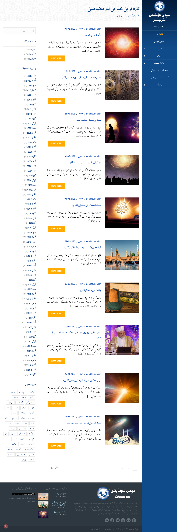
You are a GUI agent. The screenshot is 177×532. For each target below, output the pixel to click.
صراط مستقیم (31, 434)
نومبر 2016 (32, 365)
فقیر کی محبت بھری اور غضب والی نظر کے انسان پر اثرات (59, 503)
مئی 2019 (32, 222)
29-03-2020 (70, 416)
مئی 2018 (32, 279)
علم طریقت (22, 439)
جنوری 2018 (31, 298)
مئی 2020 (32, 175)
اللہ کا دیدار (31, 397)
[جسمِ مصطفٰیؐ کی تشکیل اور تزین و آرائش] (122, 84)
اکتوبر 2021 (32, 99)
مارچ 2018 (32, 289)
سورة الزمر (31, 428)
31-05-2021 (70, 156)
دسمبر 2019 (32, 199)
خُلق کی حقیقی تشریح (61, 494)
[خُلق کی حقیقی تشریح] (43, 496)
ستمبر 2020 (32, 156)
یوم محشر (24, 459)
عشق (6, 434)
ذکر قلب (25, 423)
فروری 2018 (31, 293)
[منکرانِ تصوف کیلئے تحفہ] (122, 127)
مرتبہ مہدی (10, 449)
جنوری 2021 (31, 137)
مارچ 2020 (31, 184)
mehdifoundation (93, 29)
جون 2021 (32, 113)
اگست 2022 (31, 80)
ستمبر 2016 (32, 374)
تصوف (7, 408)
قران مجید (23, 444)
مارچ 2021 (32, 128)
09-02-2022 (70, 29)
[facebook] (134, 520)
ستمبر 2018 (32, 260)
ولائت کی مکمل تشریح (90, 290)
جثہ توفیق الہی (23, 413)
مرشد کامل (31, 454)
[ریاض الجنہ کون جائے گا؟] (43, 514)
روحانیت (17, 423)
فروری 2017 (31, 350)
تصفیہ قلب (15, 408)
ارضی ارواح (31, 392)
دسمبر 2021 (32, 94)
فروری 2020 (31, 189)
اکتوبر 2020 (32, 151)
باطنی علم (32, 408)
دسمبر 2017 (32, 303)
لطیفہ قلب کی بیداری (29, 449)
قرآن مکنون (31, 444)
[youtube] (112, 520)
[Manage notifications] (6, 526)
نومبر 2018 (32, 251)
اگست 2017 (31, 322)
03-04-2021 (70, 199)
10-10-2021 (70, 71)
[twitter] (118, 520)
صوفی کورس (32, 53)
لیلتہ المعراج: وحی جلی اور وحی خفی (83, 423)
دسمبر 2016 (32, 360)
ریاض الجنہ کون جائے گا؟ (60, 512)
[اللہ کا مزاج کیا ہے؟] (122, 41)
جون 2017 (32, 331)
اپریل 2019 (31, 227)
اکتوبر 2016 (32, 369)
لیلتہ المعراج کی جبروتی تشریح (86, 205)
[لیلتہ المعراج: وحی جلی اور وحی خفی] (122, 429)
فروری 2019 (31, 237)
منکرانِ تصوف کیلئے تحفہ (88, 120)
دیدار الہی (23, 418)
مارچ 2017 (32, 346)
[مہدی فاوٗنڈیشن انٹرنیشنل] (159, 11)
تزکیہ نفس (24, 408)
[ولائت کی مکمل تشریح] (122, 297)
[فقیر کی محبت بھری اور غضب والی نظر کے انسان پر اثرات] (43, 504)
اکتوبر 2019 (32, 208)
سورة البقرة (9, 423)
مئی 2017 (32, 336)
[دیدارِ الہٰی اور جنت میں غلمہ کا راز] (122, 169)
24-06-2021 (70, 114)
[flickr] (128, 520)
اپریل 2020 (31, 180)
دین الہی (7, 418)
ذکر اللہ (32, 423)
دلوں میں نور (31, 418)
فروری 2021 (31, 132)
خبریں (34, 49)
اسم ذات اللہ (22, 392)
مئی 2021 (32, 118)
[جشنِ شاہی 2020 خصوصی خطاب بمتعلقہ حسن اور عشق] (122, 339)
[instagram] (123, 520)
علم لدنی (15, 439)
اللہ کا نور (24, 397)
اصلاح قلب (12, 392)
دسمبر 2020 (32, 142)
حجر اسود (14, 413)
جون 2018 (32, 275)
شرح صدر (13, 428)
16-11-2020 (70, 284)
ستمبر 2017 (32, 317)
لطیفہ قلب (14, 444)
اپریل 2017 (31, 341)
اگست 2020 (31, 161)
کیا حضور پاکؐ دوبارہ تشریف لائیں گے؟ (82, 248)
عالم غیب (13, 434)
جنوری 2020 (31, 194)
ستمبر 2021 (32, 104)
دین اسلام (14, 418)
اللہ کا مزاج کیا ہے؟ (92, 35)
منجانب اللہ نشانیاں (21, 454)
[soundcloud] (107, 520)
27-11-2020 (70, 241)
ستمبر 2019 (32, 213)
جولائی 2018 (31, 270)
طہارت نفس (22, 434)
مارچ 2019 (32, 232)
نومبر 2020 (32, 146)
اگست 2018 (31, 265)
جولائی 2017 (31, 327)
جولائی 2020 (31, 166)
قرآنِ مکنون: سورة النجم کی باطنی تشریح (82, 380)
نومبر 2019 (32, 203)
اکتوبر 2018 (32, 256)
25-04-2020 (70, 374)
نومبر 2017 (32, 308)
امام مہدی (16, 397)
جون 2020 (32, 170)
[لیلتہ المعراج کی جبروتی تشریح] (122, 211)
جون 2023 (32, 75)
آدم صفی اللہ (20, 402)
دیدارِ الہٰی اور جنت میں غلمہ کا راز (85, 163)
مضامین (80, 28)
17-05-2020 (70, 326)
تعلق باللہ (32, 413)
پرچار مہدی (10, 454)
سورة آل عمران (22, 428)
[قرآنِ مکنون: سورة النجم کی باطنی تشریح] (122, 387)
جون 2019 (32, 218)
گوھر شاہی (32, 459)
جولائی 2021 (31, 109)
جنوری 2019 (31, 241)
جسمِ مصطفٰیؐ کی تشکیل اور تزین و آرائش (81, 78)
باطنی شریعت (10, 402)
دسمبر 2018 (32, 246)
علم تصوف (31, 439)
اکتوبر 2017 (32, 312)
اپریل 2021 (31, 123)
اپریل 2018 (31, 284)
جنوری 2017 (31, 355)
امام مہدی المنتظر (30, 402)
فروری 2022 (31, 90)
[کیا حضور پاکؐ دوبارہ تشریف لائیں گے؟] (122, 254)
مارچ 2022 (31, 85)
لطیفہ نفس (18, 449)
